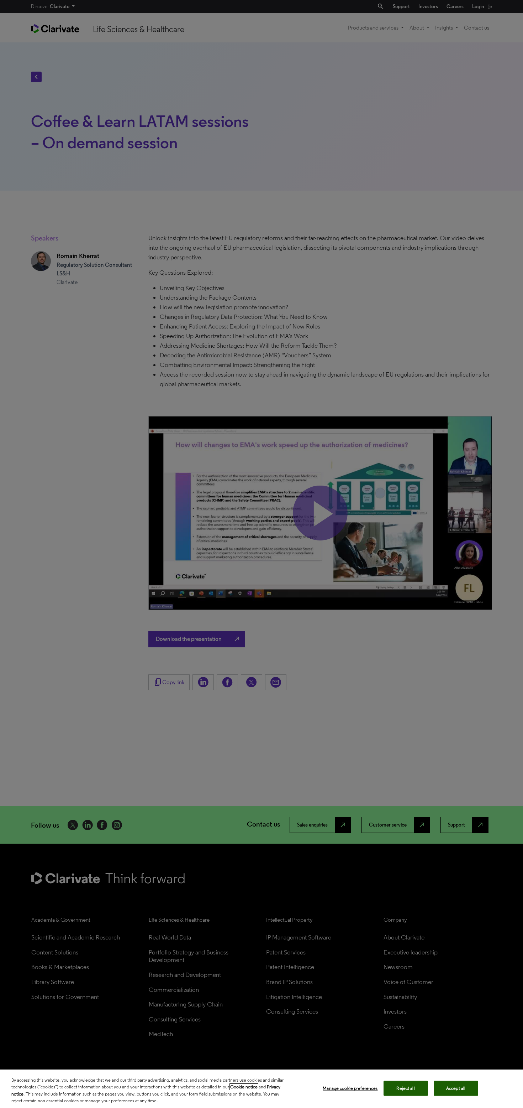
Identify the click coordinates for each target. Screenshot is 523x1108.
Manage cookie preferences (350, 1088)
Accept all (455, 1088)
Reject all (405, 1088)
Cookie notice (244, 1086)
